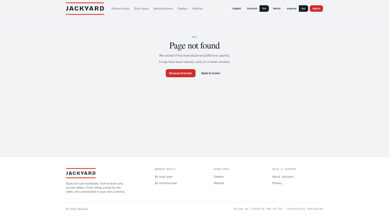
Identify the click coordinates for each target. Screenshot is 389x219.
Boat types (141, 8)
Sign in (316, 8)
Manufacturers (163, 8)
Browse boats (120, 8)
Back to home (210, 73)
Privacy (277, 183)
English (237, 8)
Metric (277, 8)
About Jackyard (283, 176)
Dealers (183, 8)
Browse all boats (180, 73)
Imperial (291, 8)
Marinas (197, 8)
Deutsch (252, 8)
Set (264, 8)
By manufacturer (166, 183)
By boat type (163, 176)
